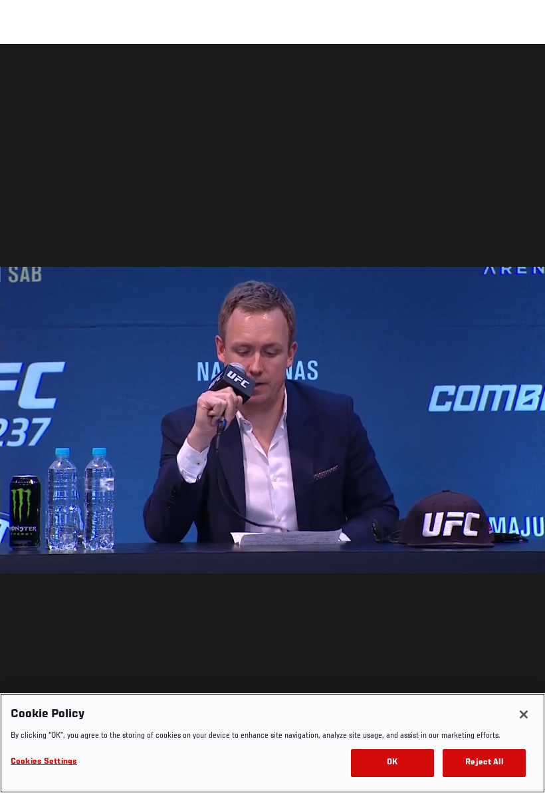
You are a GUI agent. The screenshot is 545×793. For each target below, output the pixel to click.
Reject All (483, 762)
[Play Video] (273, 421)
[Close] (523, 714)
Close (520, 71)
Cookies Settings (44, 762)
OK (392, 762)
